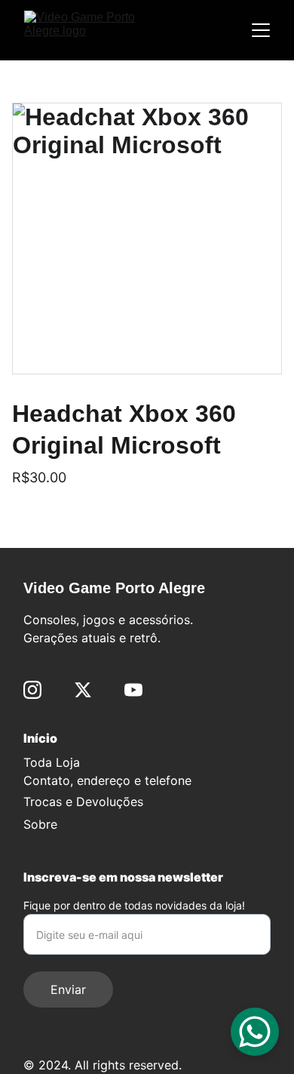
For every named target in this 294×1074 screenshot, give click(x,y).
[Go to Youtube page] (133, 690)
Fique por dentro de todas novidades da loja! (134, 905)
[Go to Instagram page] (32, 690)
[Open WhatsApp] (255, 1032)
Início (40, 738)
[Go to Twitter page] (83, 690)
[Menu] (261, 30)
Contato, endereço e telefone (107, 780)
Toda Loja (51, 762)
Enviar (68, 989)
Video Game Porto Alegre (114, 588)
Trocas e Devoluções (83, 801)
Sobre (40, 824)
